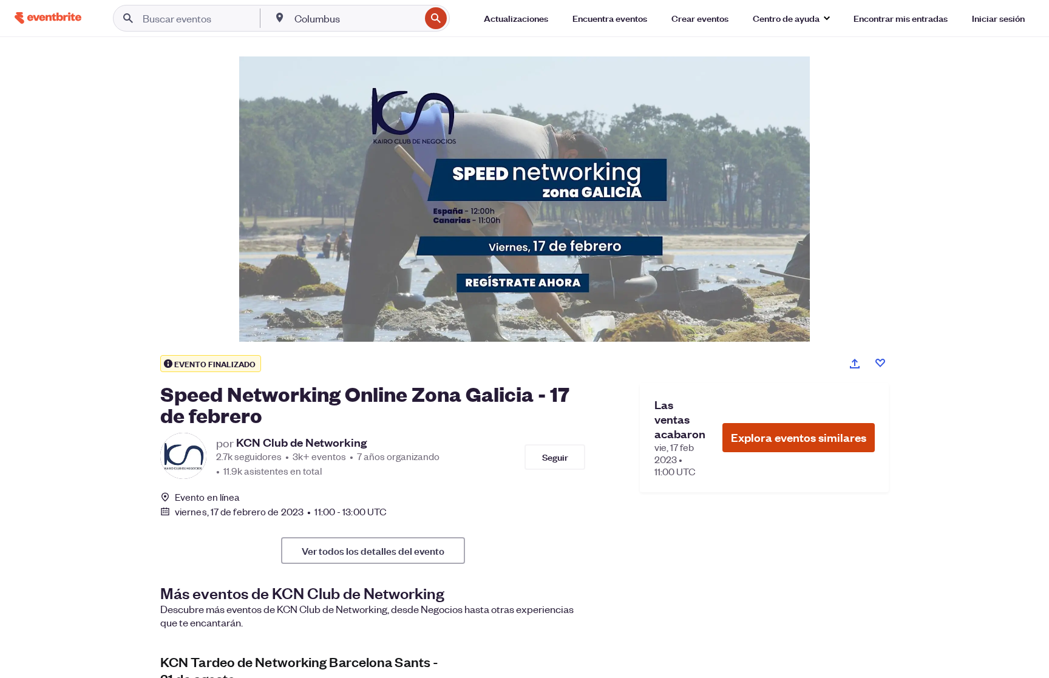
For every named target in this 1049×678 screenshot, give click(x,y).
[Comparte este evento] (855, 363)
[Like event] (880, 362)
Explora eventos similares (798, 437)
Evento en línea (207, 497)
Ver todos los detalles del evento (373, 550)
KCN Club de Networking (301, 442)
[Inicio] (48, 18)
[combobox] (356, 18)
